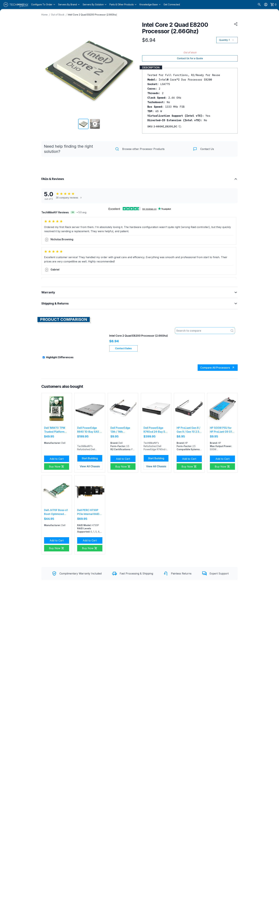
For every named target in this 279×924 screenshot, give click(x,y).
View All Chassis (90, 466)
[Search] (259, 4)
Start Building (90, 458)
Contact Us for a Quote (190, 58)
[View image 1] (83, 124)
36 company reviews (67, 197)
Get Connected (172, 4)
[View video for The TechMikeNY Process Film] (95, 124)
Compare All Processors (215, 367)
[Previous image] (46, 68)
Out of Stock (57, 14)
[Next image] (132, 68)
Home (44, 14)
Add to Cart (57, 458)
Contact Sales (123, 348)
